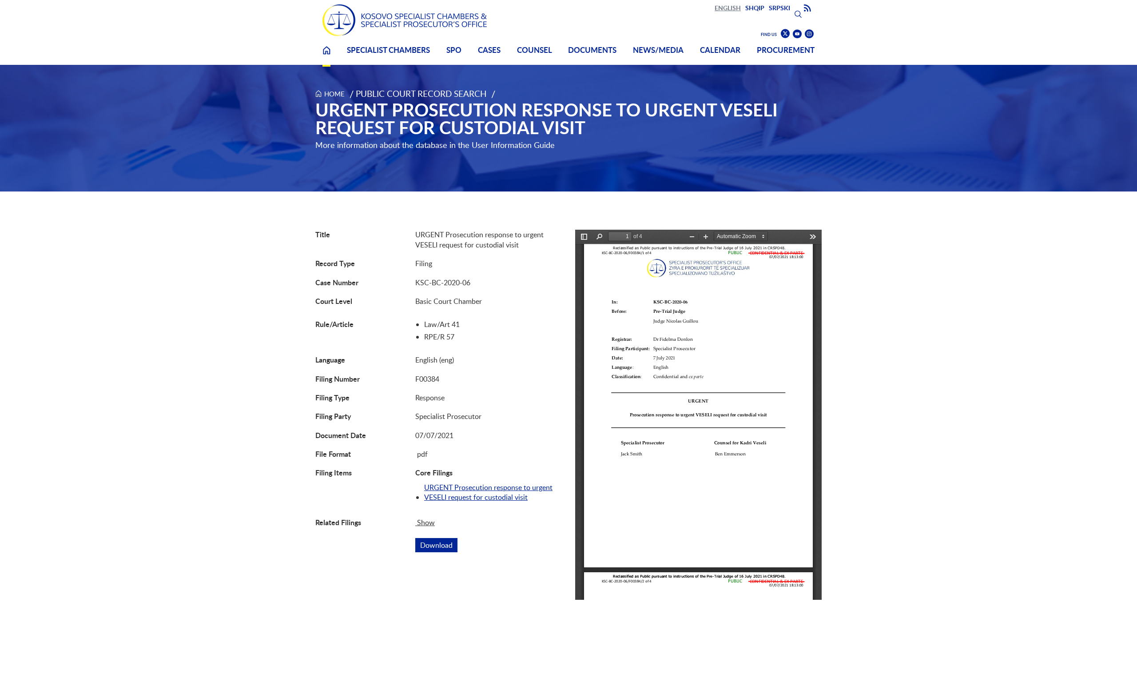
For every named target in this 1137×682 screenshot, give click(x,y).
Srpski (779, 8)
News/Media (658, 50)
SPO (453, 50)
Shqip (754, 8)
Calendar (720, 50)
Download (438, 545)
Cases (489, 50)
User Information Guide (513, 145)
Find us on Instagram (809, 34)
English (728, 8)
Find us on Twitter (785, 34)
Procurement (786, 50)
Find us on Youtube (797, 34)
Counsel (534, 50)
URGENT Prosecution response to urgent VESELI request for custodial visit (488, 492)
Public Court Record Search (421, 93)
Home (326, 56)
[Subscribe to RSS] (807, 8)
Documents (592, 50)
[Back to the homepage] (404, 20)
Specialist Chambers (388, 50)
